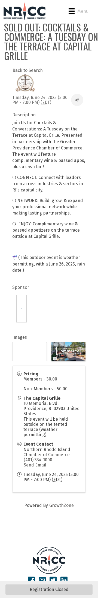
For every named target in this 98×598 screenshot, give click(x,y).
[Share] (77, 100)
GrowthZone (61, 505)
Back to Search (28, 70)
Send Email (35, 465)
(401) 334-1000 (38, 459)
